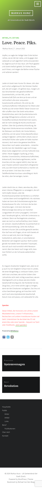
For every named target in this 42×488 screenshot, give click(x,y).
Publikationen (10, 428)
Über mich (6, 432)
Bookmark (11, 482)
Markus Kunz (21, 13)
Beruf (4, 425)
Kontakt (5, 436)
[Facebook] (4, 338)
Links (7, 421)
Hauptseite (6, 407)
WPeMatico (14, 331)
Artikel (5, 38)
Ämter (7, 414)
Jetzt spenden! (21, 325)
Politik (4, 410)
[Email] (12, 338)
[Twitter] (8, 338)
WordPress (22, 479)
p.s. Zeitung (14, 38)
